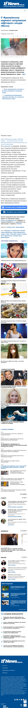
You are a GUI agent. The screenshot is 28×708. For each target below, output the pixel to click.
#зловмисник (15, 230)
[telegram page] (23, 700)
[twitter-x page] (19, 700)
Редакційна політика (8, 670)
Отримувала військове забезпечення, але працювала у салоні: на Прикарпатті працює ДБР (14, 618)
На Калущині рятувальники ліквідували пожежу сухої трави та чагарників (13, 490)
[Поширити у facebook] (17, 36)
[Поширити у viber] (23, 36)
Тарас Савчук (11, 565)
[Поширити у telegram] (25, 36)
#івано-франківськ (6, 232)
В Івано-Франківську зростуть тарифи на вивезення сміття (12, 434)
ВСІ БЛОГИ (24, 557)
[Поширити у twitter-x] (20, 36)
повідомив (7, 146)
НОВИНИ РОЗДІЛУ (22, 609)
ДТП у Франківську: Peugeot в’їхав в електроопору (10, 461)
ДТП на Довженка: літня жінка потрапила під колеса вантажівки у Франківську (18, 472)
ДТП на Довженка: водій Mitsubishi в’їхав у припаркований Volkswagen (17, 483)
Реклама (4, 672)
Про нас (4, 665)
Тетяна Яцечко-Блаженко (15, 507)
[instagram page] (25, 700)
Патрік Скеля (13, 30)
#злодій (22, 230)
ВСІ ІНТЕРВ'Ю (23, 530)
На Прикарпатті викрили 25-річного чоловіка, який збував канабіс (12, 632)
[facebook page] (17, 700)
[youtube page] (21, 700)
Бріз (23, 74)
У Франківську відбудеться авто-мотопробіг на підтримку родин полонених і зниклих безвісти (13, 467)
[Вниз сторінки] (25, 705)
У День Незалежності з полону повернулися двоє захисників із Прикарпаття (14, 627)
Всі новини (23, 494)
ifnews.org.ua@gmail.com (8, 220)
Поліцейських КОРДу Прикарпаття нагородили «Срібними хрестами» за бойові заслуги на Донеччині (14, 637)
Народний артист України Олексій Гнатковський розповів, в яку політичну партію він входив (13, 550)
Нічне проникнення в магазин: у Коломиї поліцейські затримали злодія (13, 91)
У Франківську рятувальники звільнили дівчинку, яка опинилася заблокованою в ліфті (13, 97)
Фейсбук (19, 223)
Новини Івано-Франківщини (15, 227)
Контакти (5, 668)
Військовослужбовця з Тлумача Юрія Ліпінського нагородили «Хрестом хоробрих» (14, 451)
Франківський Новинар (15, 516)
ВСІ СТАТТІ (24, 497)
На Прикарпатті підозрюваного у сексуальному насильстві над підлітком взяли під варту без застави (14, 445)
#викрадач (7, 230)
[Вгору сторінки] (25, 701)
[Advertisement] (14, 119)
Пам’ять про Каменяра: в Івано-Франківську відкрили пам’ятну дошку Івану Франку (12, 479)
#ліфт (7, 234)
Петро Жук (11, 524)
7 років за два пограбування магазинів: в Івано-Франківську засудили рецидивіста (13, 646)
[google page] (15, 700)
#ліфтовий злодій (15, 234)
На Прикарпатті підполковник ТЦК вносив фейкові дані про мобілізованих (12, 439)
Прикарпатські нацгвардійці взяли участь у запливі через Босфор (12, 456)
